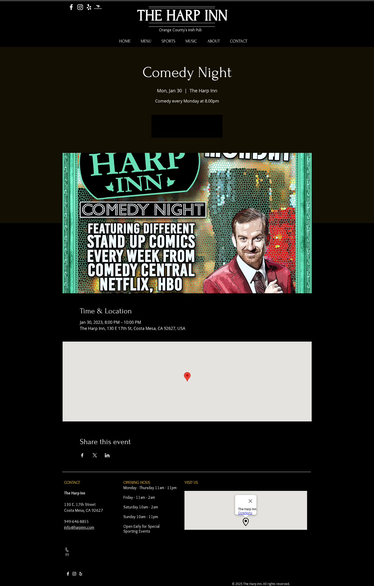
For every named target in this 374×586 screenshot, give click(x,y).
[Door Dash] (98, 7)
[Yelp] (89, 7)
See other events (187, 129)
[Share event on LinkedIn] (107, 455)
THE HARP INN (182, 15)
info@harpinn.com (79, 527)
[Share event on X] (94, 455)
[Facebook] (71, 7)
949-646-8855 (76, 521)
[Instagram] (80, 7)
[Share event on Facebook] (82, 455)
